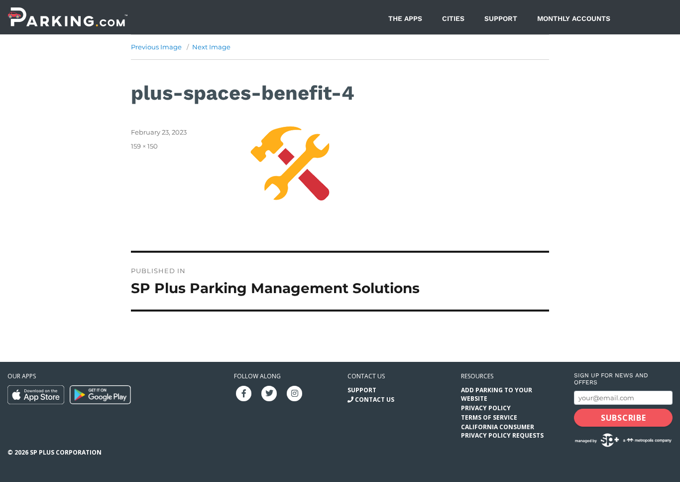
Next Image (211, 47)
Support (500, 18)
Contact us (366, 376)
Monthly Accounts (573, 18)
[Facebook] (244, 392)
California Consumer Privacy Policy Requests (502, 431)
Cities (453, 18)
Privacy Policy (486, 408)
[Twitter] (269, 392)
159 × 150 (144, 146)
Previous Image (156, 47)
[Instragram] (295, 392)
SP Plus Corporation (66, 452)
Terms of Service (489, 417)
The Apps (405, 18)
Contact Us (374, 399)
